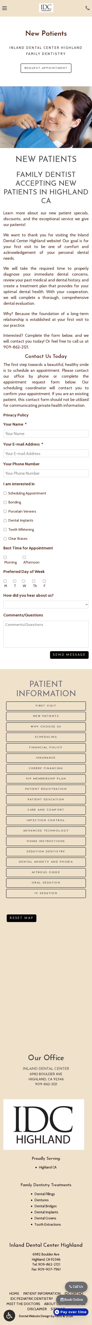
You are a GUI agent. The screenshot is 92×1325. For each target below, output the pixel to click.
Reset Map (21, 918)
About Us (52, 1304)
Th (35, 586)
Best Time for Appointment (28, 547)
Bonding (14, 502)
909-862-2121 (15, 347)
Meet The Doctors (23, 1304)
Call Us (77, 1287)
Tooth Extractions (47, 1224)
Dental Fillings (44, 1194)
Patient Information (42, 1293)
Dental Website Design (34, 1316)
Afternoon (31, 562)
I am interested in (19, 483)
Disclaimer (37, 1309)
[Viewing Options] (9, 1316)
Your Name (15, 424)
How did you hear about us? (28, 595)
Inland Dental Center (46, 1069)
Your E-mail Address (23, 444)
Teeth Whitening (21, 529)
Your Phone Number (21, 463)
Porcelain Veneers (22, 511)
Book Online (73, 1300)
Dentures (41, 1200)
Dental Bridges (45, 1206)
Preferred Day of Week (24, 571)
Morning (10, 562)
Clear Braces (17, 538)
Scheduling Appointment (27, 493)
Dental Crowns (45, 1218)
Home (14, 1293)
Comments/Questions (23, 615)
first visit (75, 319)
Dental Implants (20, 520)
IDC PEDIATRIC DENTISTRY (31, 1299)
